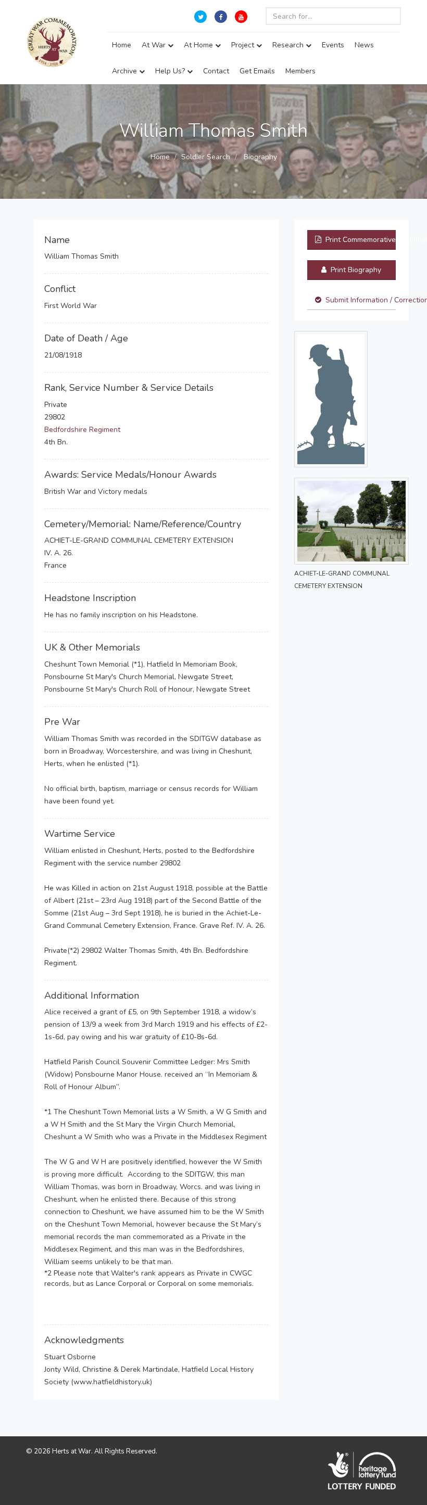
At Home (199, 45)
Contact (216, 71)
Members (300, 71)
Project (243, 45)
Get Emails (257, 71)
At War (155, 45)
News (364, 45)
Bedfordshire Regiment (82, 430)
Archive (125, 71)
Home (121, 45)
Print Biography (355, 270)
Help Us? (171, 71)
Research (289, 45)
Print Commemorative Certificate (359, 240)
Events (333, 45)
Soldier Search (205, 157)
